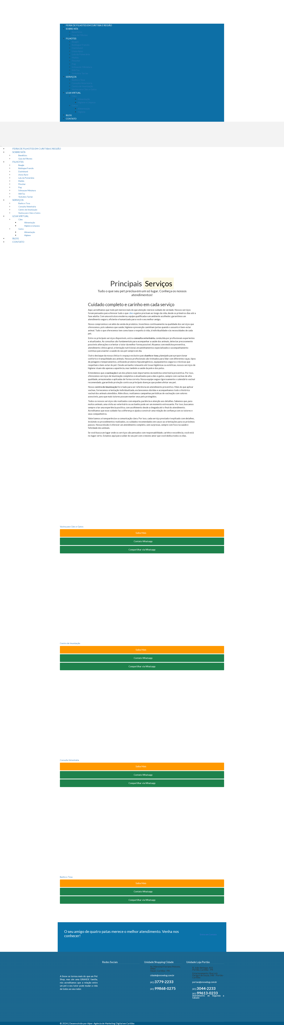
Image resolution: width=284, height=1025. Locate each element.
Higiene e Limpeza (86, 102)
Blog (69, 115)
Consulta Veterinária (82, 83)
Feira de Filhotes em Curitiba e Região (89, 25)
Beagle (75, 41)
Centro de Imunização (82, 86)
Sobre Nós (72, 28)
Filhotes (71, 38)
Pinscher (76, 60)
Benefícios (77, 32)
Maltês (75, 57)
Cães (74, 96)
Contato (71, 118)
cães (131, 313)
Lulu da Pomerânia (81, 54)
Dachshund (77, 48)
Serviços (71, 76)
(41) (162, 982)
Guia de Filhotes (80, 35)
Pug (74, 64)
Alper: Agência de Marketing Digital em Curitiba (110, 1023)
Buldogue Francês (80, 44)
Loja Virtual (73, 92)
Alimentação (84, 99)
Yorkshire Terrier (80, 73)
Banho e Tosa (78, 80)
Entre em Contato (208, 934)
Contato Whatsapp (143, 541)
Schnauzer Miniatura (82, 67)
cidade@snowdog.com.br (162, 975)
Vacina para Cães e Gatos (84, 89)
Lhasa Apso (77, 51)
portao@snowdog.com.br (204, 982)
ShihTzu (75, 70)
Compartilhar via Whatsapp (142, 549)
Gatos (75, 105)
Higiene (81, 111)
